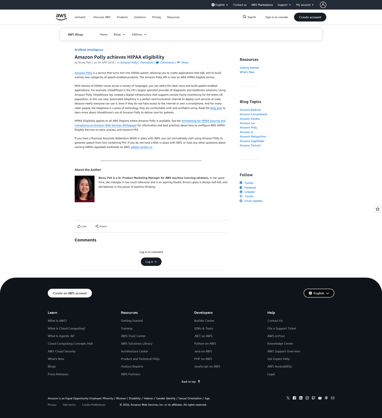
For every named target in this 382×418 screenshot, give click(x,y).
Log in (149, 261)
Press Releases (58, 374)
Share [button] (184, 62)
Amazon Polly (83, 72)
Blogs (52, 366)
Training (126, 328)
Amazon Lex (247, 123)
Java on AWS (203, 351)
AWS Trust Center (133, 336)
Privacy (52, 404)
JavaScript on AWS (207, 366)
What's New (247, 72)
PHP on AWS (203, 359)
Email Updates (253, 200)
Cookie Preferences (93, 404)
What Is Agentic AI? (61, 336)
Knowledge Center (280, 343)
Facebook (249, 187)
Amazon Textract (250, 145)
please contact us (141, 147)
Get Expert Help (278, 359)
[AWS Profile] (323, 5)
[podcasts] (326, 398)
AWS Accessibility (279, 366)
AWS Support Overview (283, 351)
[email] (332, 398)
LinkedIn (249, 191)
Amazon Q (246, 132)
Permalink (146, 62)
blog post (216, 108)
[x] (288, 398)
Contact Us (275, 321)
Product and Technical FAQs (140, 359)
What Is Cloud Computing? (66, 328)
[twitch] (313, 398)
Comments (167, 62)
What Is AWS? (57, 321)
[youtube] (320, 398)
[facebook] (294, 398)
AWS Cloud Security (62, 351)
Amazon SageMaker (252, 141)
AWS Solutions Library (136, 343)
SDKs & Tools (203, 328)
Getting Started (249, 67)
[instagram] (307, 398)
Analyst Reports (132, 366)
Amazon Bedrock (250, 109)
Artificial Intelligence (89, 49)
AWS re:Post (276, 336)
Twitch (248, 196)
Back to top (189, 381)
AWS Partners (130, 374)
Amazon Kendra (250, 118)
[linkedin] (300, 398)
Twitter (248, 183)
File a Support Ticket (281, 328)
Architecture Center (134, 351)
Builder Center (204, 321)
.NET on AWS (203, 336)
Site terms (69, 404)
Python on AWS (205, 343)
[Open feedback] (377, 209)
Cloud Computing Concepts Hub (70, 343)
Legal (271, 374)
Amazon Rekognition (253, 136)
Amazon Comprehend (253, 114)
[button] (102, 17)
